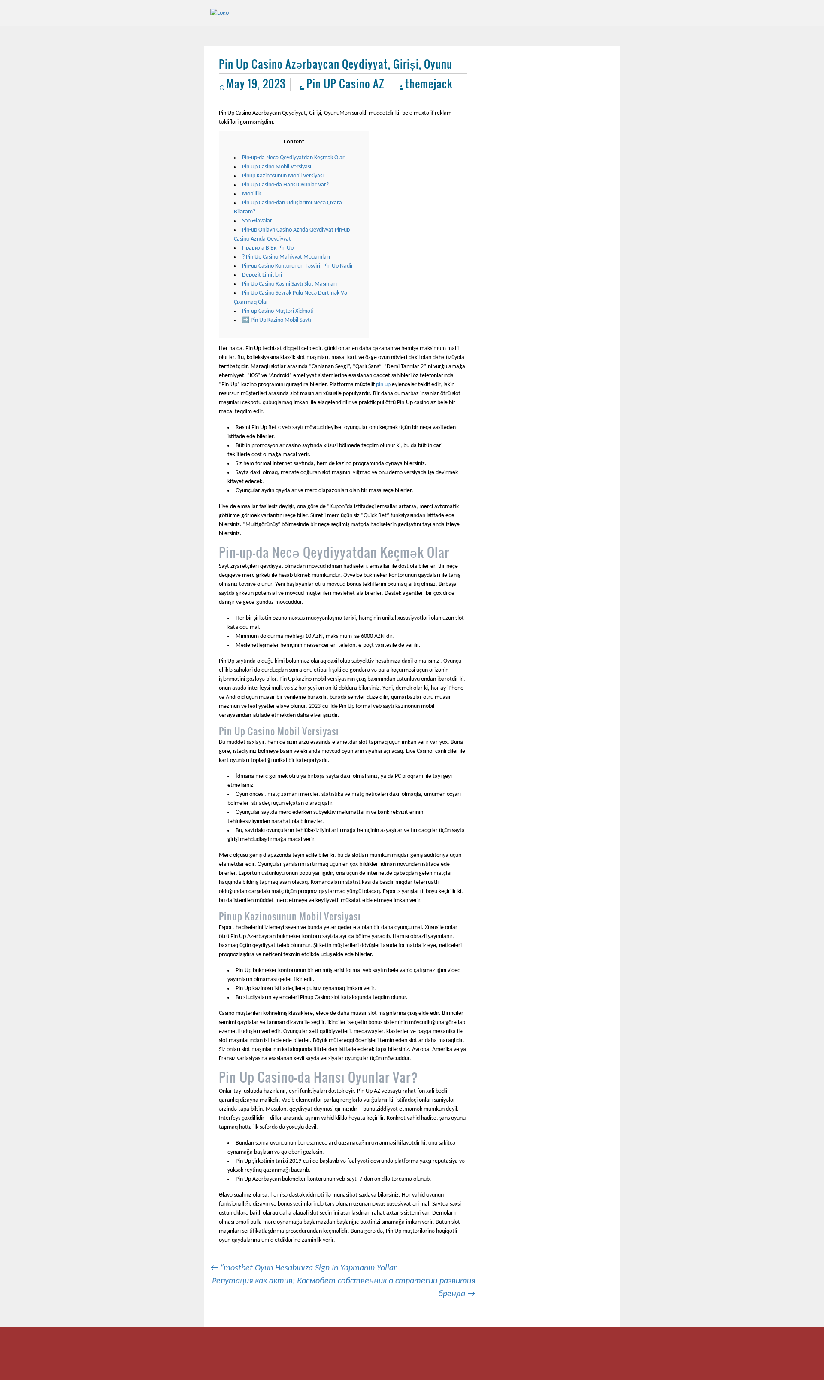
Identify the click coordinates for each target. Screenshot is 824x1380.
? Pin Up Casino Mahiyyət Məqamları (286, 257)
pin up (383, 384)
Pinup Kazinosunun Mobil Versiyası (283, 176)
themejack (429, 83)
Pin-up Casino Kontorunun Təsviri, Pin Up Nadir (297, 266)
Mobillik (251, 194)
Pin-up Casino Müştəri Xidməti (278, 311)
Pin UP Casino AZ (345, 83)
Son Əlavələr (257, 221)
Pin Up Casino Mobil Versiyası (276, 167)
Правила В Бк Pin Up (268, 248)
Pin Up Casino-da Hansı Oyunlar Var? (285, 185)
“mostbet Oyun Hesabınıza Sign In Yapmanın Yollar (303, 1268)
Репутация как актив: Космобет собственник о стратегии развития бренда (343, 1287)
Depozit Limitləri (262, 275)
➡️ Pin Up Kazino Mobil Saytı (276, 320)
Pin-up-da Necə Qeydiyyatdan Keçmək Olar (293, 158)
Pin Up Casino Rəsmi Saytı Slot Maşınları (289, 284)
